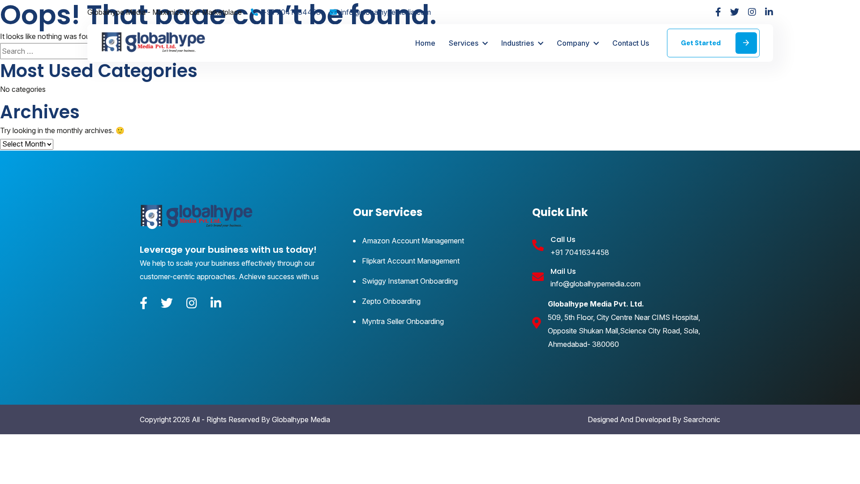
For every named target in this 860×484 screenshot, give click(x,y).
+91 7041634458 (291, 12)
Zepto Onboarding (391, 301)
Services (464, 43)
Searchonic (701, 419)
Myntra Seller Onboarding (403, 321)
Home (425, 43)
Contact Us (630, 43)
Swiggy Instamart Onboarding (410, 281)
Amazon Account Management (413, 240)
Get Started (701, 43)
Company (574, 43)
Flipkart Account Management (411, 260)
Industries (518, 43)
